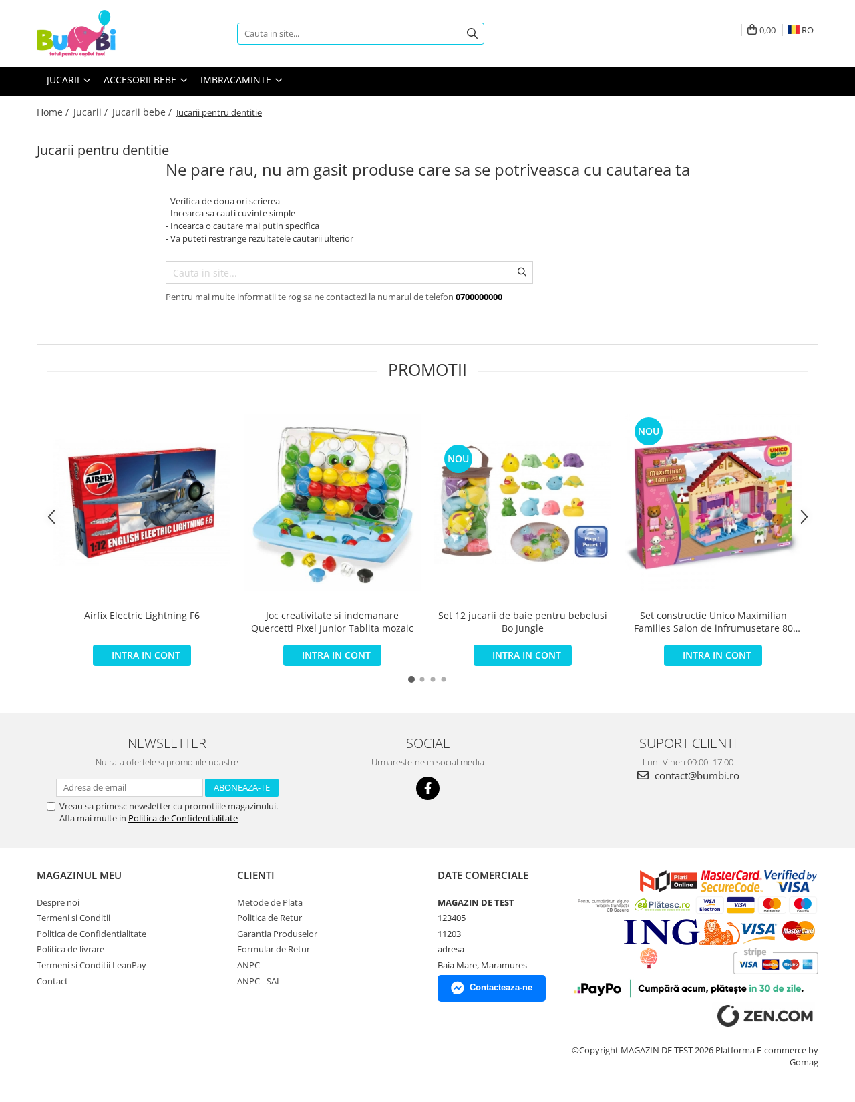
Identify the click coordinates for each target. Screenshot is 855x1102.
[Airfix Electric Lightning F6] (141, 502)
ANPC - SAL (259, 981)
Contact (52, 981)
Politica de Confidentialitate (183, 818)
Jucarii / (91, 112)
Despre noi (58, 902)
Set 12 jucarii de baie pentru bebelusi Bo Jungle (522, 621)
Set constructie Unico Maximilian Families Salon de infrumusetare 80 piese (713, 621)
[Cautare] (472, 34)
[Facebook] (428, 788)
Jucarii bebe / (143, 112)
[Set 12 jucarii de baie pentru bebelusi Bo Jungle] (522, 502)
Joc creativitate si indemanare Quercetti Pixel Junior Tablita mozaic (332, 621)
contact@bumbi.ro (695, 775)
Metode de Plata (270, 902)
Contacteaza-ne (501, 987)
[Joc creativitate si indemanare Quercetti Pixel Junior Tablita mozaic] (332, 502)
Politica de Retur (269, 918)
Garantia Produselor (277, 934)
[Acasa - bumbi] (103, 33)
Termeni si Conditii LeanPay (91, 965)
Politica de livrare (70, 949)
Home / (54, 112)
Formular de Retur (273, 949)
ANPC (248, 965)
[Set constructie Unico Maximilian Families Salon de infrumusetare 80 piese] (713, 502)
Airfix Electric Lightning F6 (142, 615)
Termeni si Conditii (73, 918)
